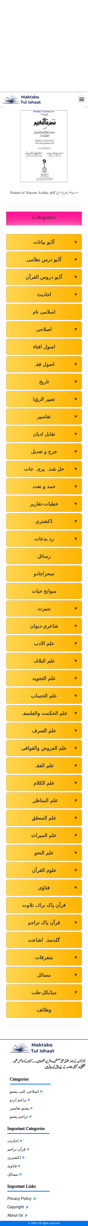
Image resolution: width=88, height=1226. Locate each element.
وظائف (44, 1009)
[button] (81, 99)
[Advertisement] (44, 46)
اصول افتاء (44, 346)
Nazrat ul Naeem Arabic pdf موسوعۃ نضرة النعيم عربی (44, 193)
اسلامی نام (44, 312)
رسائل (44, 556)
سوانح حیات (44, 591)
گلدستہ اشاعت (44, 940)
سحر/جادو (44, 573)
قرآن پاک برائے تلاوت (44, 905)
